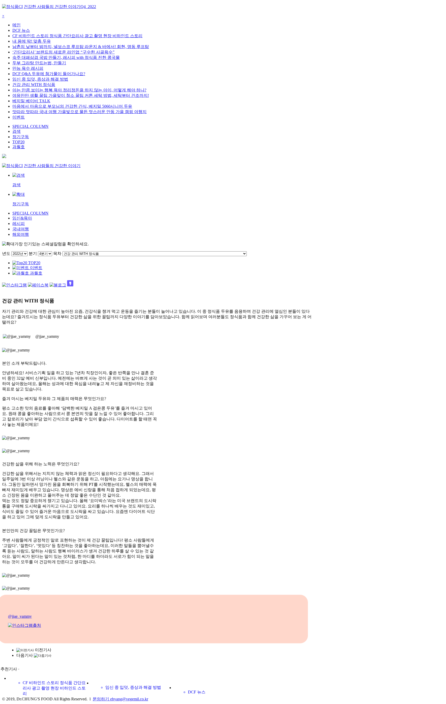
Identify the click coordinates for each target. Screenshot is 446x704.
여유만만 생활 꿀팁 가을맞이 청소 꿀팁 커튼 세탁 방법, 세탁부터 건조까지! (80, 95)
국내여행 (20, 229)
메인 (16, 25)
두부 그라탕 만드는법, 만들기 (39, 63)
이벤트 (18, 117)
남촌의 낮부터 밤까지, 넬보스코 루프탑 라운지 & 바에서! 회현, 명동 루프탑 (80, 46)
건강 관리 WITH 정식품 (33, 84)
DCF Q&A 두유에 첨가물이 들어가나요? (48, 74)
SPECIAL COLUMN (30, 126)
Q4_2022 (88, 6)
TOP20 (18, 142)
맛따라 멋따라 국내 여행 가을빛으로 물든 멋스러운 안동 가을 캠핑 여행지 (79, 111)
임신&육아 (22, 218)
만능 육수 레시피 (27, 68)
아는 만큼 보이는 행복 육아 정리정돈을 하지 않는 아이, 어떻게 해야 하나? (79, 90)
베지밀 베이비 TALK (31, 101)
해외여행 (20, 234)
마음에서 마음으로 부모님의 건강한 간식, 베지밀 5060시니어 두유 (72, 106)
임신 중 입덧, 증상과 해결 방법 (40, 79)
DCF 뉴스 (21, 30)
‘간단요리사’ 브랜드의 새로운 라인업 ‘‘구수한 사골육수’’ (63, 52)
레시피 (18, 223)
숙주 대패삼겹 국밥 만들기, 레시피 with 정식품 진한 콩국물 (66, 57)
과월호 (18, 147)
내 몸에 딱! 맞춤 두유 (31, 41)
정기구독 (20, 137)
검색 (16, 131)
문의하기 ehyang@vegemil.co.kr (120, 699)
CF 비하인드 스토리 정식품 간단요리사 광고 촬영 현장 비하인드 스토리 (77, 36)
